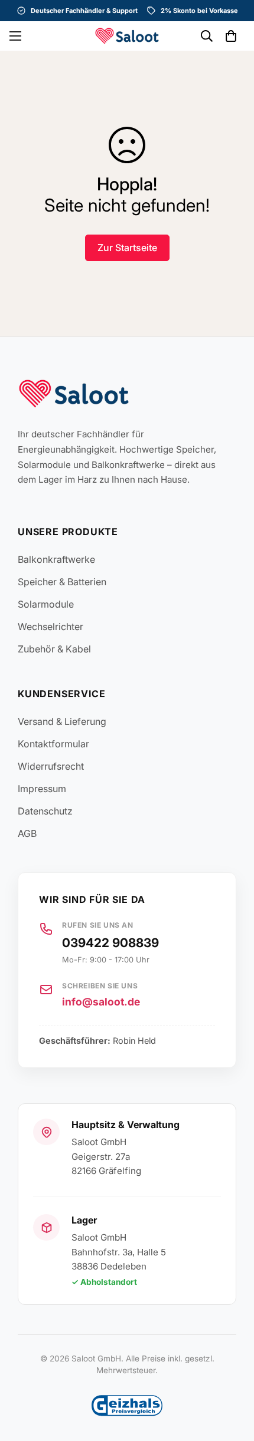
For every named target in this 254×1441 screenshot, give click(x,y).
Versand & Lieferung (62, 721)
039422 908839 (110, 942)
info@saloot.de (101, 1001)
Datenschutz (45, 811)
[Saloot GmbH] (127, 36)
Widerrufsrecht (51, 766)
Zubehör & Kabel (54, 649)
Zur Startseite (127, 247)
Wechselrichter (50, 626)
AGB (27, 833)
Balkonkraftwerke (56, 559)
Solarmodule (46, 604)
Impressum (42, 788)
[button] (231, 36)
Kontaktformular (53, 744)
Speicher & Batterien (62, 582)
